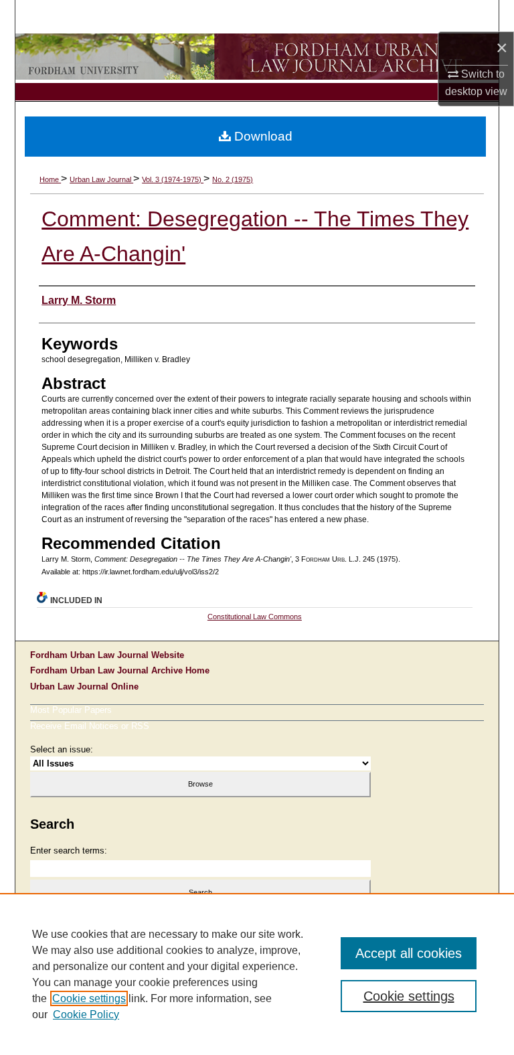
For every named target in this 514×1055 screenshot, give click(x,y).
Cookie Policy (86, 1014)
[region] (257, 974)
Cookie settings (89, 998)
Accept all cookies (408, 953)
